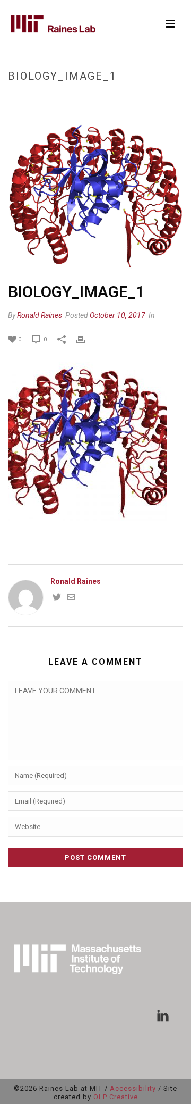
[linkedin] (163, 1016)
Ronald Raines (39, 315)
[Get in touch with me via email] (71, 599)
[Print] (86, 339)
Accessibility (133, 1088)
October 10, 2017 (117, 315)
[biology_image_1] (95, 195)
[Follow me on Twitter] (57, 599)
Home (33, 99)
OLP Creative (115, 1097)
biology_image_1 (76, 99)
